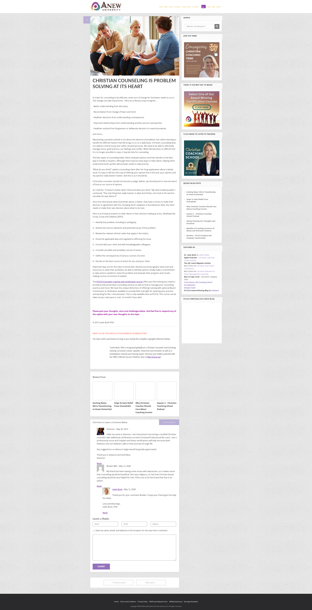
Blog (213, 7)
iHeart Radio (204, 255)
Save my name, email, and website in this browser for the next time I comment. (132, 530)
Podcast (208, 7)
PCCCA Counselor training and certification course (120, 281)
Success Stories (186, 7)
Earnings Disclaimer (191, 601)
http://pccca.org (154, 357)
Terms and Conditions (128, 601)
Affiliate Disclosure (175, 601)
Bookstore (178, 7)
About (166, 7)
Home (161, 7)
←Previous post (118, 582)
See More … (196, 7)
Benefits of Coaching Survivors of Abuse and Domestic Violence (200, 229)
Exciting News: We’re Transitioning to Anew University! (200, 193)
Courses (171, 7)
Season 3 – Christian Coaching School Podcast (198, 215)
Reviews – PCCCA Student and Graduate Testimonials (199, 236)
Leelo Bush (117, 489)
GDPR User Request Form (158, 601)
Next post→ (151, 582)
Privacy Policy (143, 601)
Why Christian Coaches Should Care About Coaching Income (201, 207)
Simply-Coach (189, 288)
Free (203, 7)
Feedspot (215, 290)
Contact (218, 7)
